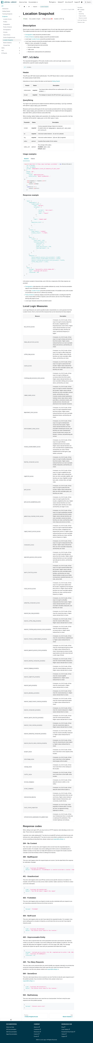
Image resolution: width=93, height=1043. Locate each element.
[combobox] (88, 2)
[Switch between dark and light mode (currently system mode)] (82, 2)
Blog (62, 1027)
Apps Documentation (11, 1034)
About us (36, 1027)
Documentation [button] (32, 2)
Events (35, 1036)
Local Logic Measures (82, 20)
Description (80, 7)
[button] (11, 6)
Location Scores (36, 39)
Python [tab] (33, 158)
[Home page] (24, 7)
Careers (36, 1034)
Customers (36, 1029)
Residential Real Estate (67, 1031)
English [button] (53, 2)
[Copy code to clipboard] (72, 67)
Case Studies (64, 1029)
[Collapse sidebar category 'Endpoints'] (19, 16)
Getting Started (56, 81)
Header (80, 11)
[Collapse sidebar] (11, 1019)
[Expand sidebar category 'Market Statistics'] (19, 43)
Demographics (29, 34)
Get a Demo (68, 2)
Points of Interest (29, 36)
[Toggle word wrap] (69, 866)
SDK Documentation (11, 1031)
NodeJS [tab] (26, 158)
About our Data (23, 2)
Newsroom (36, 1031)
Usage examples (82, 15)
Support (76, 2)
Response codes (81, 22)
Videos (63, 1034)
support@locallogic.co (59, 839)
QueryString (81, 13)
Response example (83, 18)
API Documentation (11, 1029)
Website (60, 2)
